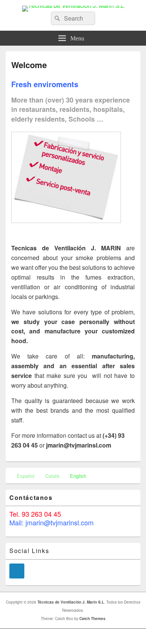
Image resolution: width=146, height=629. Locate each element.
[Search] (56, 18)
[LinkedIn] (16, 571)
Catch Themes (92, 618)
